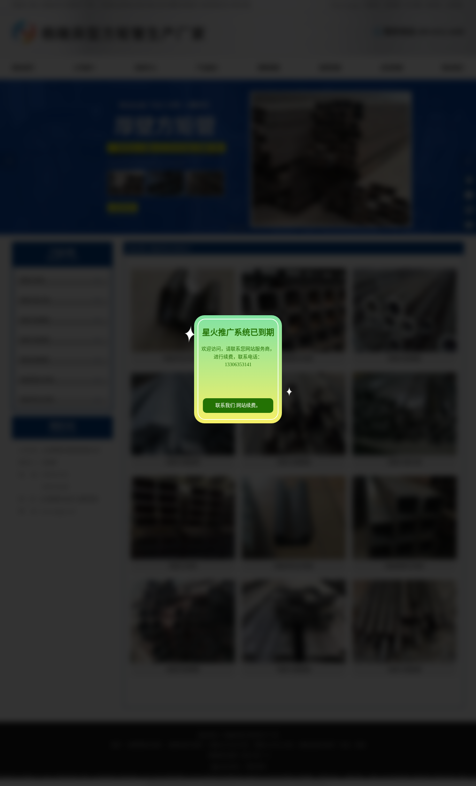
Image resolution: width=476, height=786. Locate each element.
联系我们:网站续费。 (238, 405)
